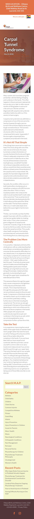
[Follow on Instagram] (19, 513)
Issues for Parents (11, 428)
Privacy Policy (22, 507)
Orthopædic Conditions (13, 440)
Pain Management (11, 443)
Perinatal (8, 446)
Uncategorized (10, 460)
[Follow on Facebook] (14, 513)
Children (8, 402)
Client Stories (9, 404)
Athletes (8, 396)
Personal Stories (10, 449)
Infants (6, 56)
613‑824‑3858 (11, 507)
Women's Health (10, 463)
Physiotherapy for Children (14, 452)
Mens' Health (9, 431)
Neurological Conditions (13, 437)
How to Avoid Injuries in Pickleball (16, 488)
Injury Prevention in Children (15, 425)
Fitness (7, 413)
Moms (7, 434)
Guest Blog (9, 416)
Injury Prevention (16, 56)
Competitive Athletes (12, 410)
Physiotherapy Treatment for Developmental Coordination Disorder (15, 478)
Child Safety (9, 398)
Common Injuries (20, 54)
